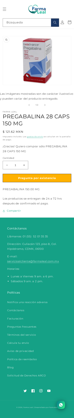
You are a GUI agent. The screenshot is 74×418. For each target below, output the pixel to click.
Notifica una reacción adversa (27, 302)
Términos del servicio (21, 334)
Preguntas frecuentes (21, 326)
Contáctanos (15, 310)
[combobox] (31, 23)
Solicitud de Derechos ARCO (26, 375)
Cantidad (8, 158)
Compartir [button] (14, 210)
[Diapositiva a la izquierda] (29, 105)
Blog (10, 367)
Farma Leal (28, 407)
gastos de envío (35, 136)
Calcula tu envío (18, 343)
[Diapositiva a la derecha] (45, 105)
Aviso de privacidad (20, 351)
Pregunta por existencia (37, 178)
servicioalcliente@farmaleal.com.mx (33, 261)
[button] (4, 9)
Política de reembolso (22, 359)
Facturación (15, 318)
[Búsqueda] (55, 23)
